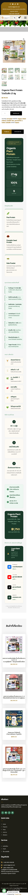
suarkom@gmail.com (14, 7)
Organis (20, 119)
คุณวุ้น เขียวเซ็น (16, 890)
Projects (5, 827)
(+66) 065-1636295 (14, 14)
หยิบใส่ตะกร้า (16, 113)
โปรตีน (3, 122)
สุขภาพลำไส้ (18, 120)
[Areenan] (5, 17)
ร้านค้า (4, 849)
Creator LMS (18, 894)
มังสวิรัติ (9, 120)
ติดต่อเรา (5, 835)
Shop (4, 829)
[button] (23, 39)
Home (4, 824)
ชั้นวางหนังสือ (6, 851)
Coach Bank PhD (18, 888)
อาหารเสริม (9, 119)
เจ (21, 120)
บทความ (5, 832)
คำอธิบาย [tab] (6, 132)
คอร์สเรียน (5, 846)
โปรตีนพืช (8, 122)
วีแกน (12, 120)
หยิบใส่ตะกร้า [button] (14, 651)
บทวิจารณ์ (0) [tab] (17, 132)
